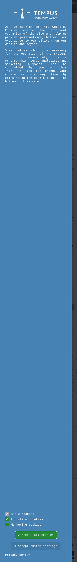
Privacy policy (17, 554)
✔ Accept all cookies (36, 535)
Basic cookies (22, 514)
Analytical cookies (27, 519)
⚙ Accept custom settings (35, 546)
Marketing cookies (26, 524)
